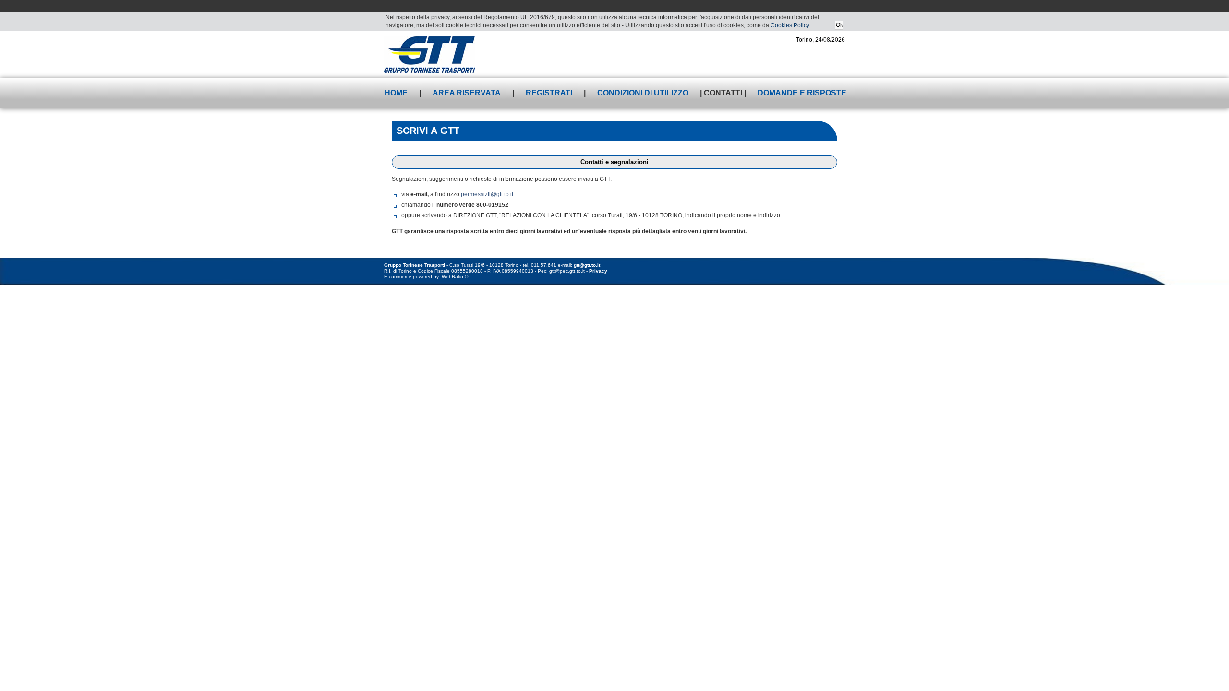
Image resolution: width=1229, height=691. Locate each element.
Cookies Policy (790, 25)
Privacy (598, 271)
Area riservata (467, 93)
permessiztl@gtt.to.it (487, 194)
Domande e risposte (802, 93)
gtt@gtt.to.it (587, 265)
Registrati (549, 93)
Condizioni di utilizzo (642, 93)
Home (396, 93)
